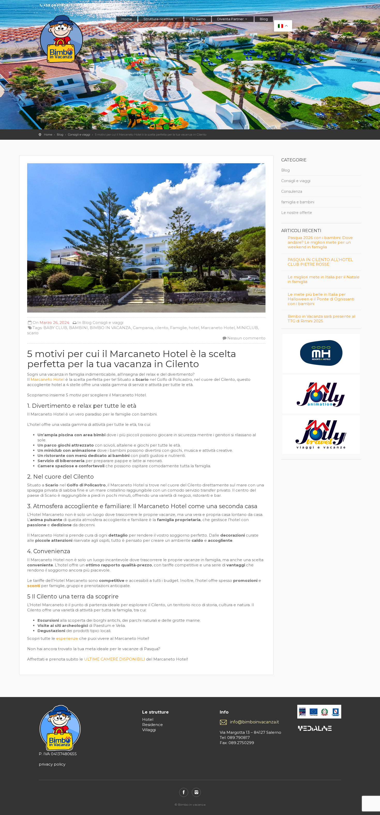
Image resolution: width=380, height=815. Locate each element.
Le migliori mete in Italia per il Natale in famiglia (324, 279)
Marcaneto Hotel (218, 327)
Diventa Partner (230, 19)
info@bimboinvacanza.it (254, 722)
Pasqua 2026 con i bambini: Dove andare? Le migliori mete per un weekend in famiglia (320, 242)
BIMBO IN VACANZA (110, 327)
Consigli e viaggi (79, 134)
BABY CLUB (55, 327)
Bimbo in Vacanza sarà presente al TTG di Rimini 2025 (321, 318)
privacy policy (52, 764)
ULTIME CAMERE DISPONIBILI (114, 659)
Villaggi (149, 729)
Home (126, 19)
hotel (194, 327)
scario (33, 332)
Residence (152, 724)
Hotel (147, 719)
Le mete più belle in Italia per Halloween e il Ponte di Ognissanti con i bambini (321, 299)
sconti (33, 585)
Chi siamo (197, 19)
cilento (161, 327)
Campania (143, 327)
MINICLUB (247, 327)
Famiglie (178, 327)
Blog (264, 19)
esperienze (67, 638)
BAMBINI (78, 327)
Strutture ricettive (158, 19)
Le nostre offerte (296, 212)
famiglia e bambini (297, 202)
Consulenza (291, 191)
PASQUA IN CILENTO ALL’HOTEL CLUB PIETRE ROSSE (320, 262)
